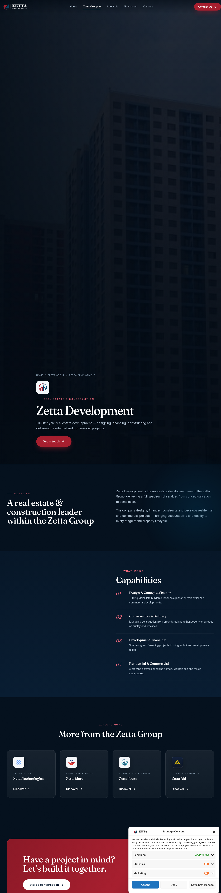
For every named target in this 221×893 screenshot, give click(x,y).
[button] (214, 831)
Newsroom (130, 6)
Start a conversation (44, 884)
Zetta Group (90, 6)
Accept (145, 884)
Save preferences (202, 884)
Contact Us (205, 6)
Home (73, 6)
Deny (174, 884)
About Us (112, 6)
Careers (148, 6)
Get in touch (51, 441)
